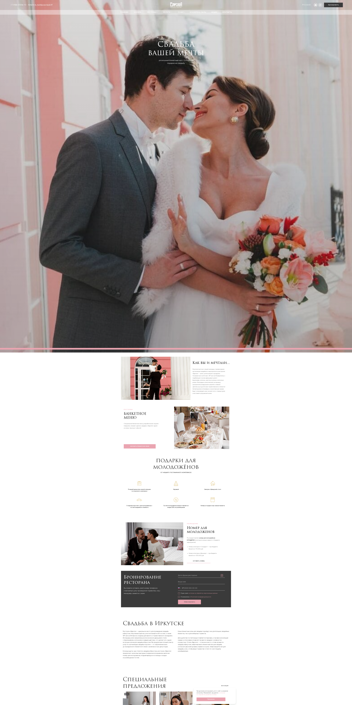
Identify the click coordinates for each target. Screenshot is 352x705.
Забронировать (189, 602)
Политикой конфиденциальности (201, 597)
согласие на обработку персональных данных (203, 593)
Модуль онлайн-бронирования (129, 348)
